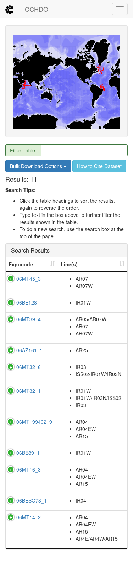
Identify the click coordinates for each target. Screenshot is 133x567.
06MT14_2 (28, 517)
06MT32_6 (28, 366)
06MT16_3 (28, 469)
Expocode (21, 264)
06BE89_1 (28, 452)
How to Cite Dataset (99, 166)
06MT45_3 (28, 278)
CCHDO (36, 9)
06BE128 (26, 302)
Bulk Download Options (36, 166)
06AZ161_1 (29, 350)
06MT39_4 (28, 319)
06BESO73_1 (31, 500)
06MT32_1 (28, 390)
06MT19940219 (34, 421)
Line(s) (69, 264)
